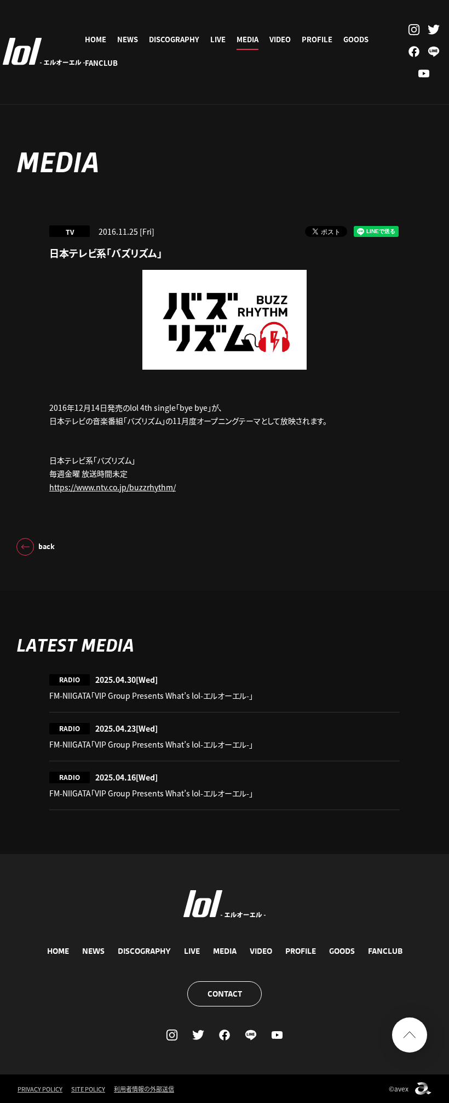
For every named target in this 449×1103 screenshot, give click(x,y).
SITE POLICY (88, 1088)
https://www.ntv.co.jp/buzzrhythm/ (112, 487)
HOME (95, 39)
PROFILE (317, 39)
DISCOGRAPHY (174, 39)
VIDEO (280, 39)
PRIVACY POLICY (40, 1088)
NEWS (127, 39)
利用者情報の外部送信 (144, 1088)
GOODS (356, 39)
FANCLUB (101, 63)
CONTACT (225, 993)
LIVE (218, 39)
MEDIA (247, 39)
